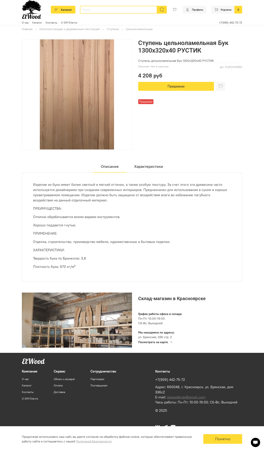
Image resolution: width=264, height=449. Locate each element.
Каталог (66, 10)
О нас (25, 22)
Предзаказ (176, 86)
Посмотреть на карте (153, 342)
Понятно (222, 438)
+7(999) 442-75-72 (230, 22)
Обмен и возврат (64, 379)
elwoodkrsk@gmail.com (186, 397)
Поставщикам (98, 385)
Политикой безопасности (94, 441)
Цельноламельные (139, 29)
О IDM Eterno (69, 22)
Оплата (58, 385)
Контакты (51, 22)
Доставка (59, 392)
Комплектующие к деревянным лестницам (69, 29)
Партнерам (97, 379)
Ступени (113, 29)
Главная (27, 29)
